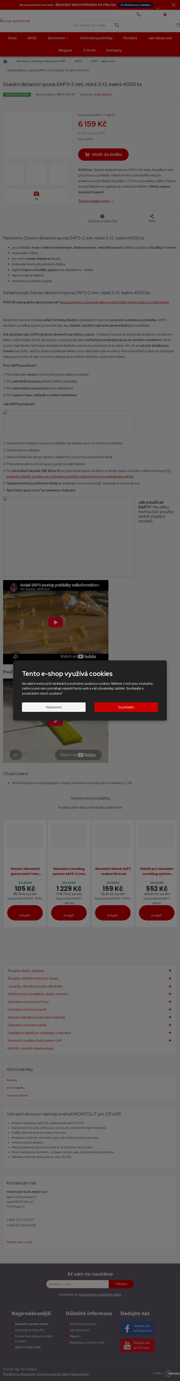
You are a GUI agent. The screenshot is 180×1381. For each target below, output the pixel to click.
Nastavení (54, 707)
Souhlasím (126, 707)
